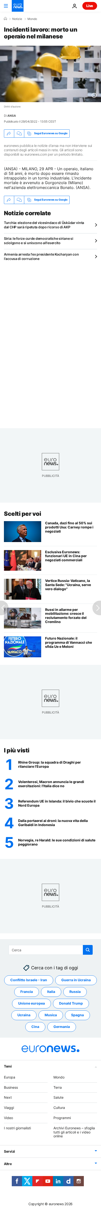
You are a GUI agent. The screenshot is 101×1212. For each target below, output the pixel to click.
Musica (51, 1015)
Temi (8, 1066)
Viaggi (9, 1107)
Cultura (59, 1107)
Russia (75, 992)
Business (11, 1087)
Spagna (77, 1015)
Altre (8, 1164)
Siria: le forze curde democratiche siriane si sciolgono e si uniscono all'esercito (38, 240)
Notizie (17, 19)
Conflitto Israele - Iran (28, 980)
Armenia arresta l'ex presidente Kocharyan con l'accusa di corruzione (41, 256)
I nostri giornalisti (17, 1128)
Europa (9, 1077)
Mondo (32, 19)
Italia (51, 992)
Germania (61, 1027)
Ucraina (23, 1015)
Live (89, 6)
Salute (58, 1098)
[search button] (88, 950)
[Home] (5, 18)
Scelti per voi (22, 513)
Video (8, 1118)
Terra (57, 1087)
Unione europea (31, 1003)
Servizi (9, 1151)
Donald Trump (71, 1003)
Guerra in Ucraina (76, 980)
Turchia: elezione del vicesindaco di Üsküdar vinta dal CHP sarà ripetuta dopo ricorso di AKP (44, 225)
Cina (35, 1027)
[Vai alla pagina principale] (18, 6)
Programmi (62, 1118)
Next (8, 1098)
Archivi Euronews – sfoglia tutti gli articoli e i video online (74, 1132)
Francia (26, 992)
